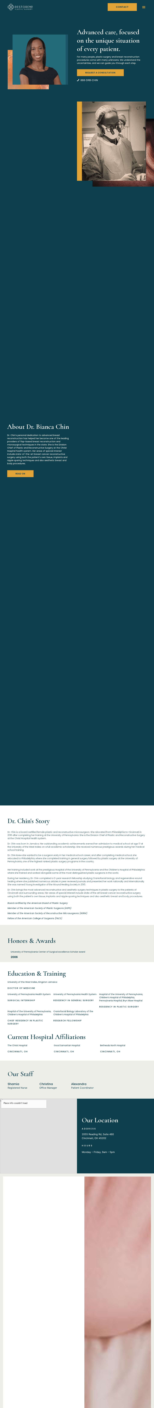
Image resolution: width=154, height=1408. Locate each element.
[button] (143, 6)
